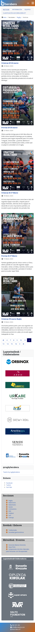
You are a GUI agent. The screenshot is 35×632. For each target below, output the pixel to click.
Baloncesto (12, 503)
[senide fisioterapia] (17, 443)
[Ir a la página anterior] (7, 340)
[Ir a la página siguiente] (19, 344)
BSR (9, 511)
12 (29, 340)
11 (25, 340)
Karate (10, 507)
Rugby (10, 500)
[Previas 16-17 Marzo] (17, 233)
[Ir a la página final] (23, 344)
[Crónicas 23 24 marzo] (17, 40)
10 (21, 340)
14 (7, 344)
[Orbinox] (17, 362)
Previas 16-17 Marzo (9, 256)
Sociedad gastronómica (16, 532)
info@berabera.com (18, 627)
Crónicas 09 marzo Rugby (11, 319)
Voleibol (11, 513)
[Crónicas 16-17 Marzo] (17, 170)
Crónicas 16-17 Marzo (9, 193)
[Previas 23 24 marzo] (17, 105)
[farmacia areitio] (17, 431)
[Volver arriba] (31, 628)
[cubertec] (17, 385)
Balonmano (12, 505)
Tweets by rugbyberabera (11, 472)
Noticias (6, 9)
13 (3, 344)
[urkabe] (17, 396)
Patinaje (11, 517)
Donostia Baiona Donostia (17, 545)
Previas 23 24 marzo (9, 128)
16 (16, 344)
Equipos (28, 9)
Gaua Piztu (11, 547)
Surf (9, 515)
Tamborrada (12, 530)
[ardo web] (17, 373)
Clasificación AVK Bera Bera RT (14, 13)
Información (17, 9)
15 (12, 344)
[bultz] (17, 408)
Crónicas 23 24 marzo (9, 63)
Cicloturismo (12, 509)
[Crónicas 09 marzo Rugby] (17, 296)
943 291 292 (16, 625)
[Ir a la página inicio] (3, 340)
